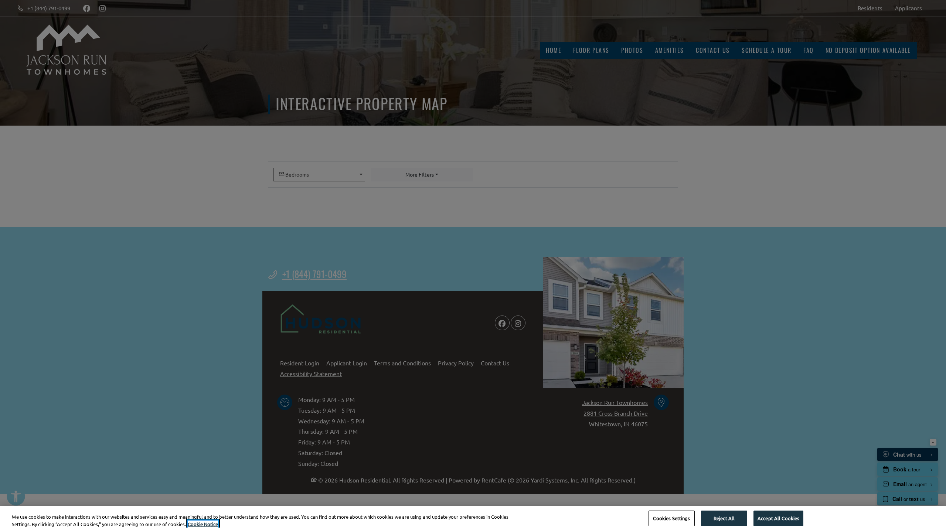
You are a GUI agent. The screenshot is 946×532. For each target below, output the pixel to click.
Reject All (724, 518)
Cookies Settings (671, 518)
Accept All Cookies (778, 518)
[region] (473, 519)
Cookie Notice (203, 524)
